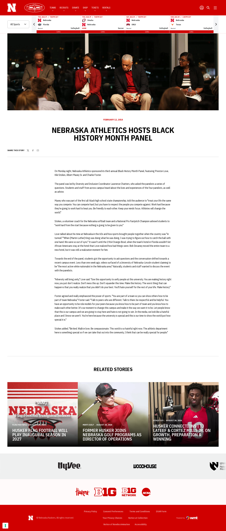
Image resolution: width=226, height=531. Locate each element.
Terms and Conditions (139, 511)
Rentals (106, 7)
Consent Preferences (113, 511)
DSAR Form (161, 511)
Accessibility (141, 524)
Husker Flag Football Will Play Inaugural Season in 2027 (40, 434)
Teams (53, 7)
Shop (85, 7)
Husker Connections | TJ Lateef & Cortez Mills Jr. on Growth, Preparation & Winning (182, 432)
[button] (34, 24)
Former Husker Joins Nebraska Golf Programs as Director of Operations (112, 434)
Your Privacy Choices (112, 518)
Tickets (95, 7)
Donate (75, 7)
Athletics (158, 420)
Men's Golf (88, 424)
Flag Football (19, 424)
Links (59, 31)
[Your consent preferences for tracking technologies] (5, 526)
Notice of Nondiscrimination (116, 524)
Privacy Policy (90, 511)
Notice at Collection (137, 518)
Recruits (64, 7)
